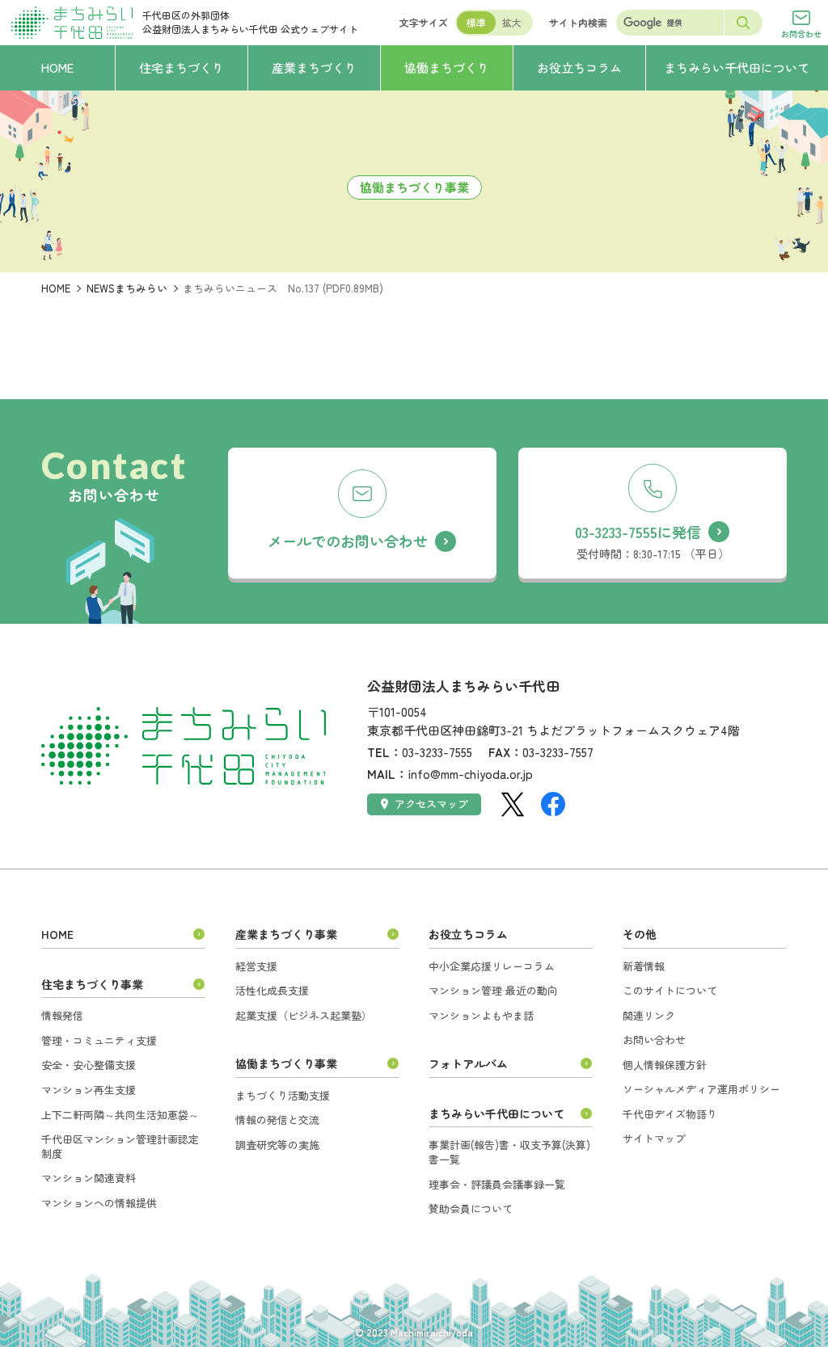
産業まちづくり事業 (286, 934)
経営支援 (256, 966)
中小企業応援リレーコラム (492, 966)
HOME (55, 288)
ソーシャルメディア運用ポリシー (701, 1089)
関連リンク (649, 1015)
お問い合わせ (654, 1039)
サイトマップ (654, 1138)
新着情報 (644, 966)
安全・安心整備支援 (88, 1064)
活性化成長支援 (272, 990)
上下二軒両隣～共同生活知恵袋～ (120, 1114)
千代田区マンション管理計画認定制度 (120, 1146)
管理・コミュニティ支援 (99, 1040)
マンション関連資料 (88, 1177)
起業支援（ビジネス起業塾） (303, 1015)
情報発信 (62, 1015)
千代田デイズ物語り (670, 1114)
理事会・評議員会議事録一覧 (497, 1184)
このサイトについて (670, 990)
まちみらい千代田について (496, 1113)
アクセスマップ (431, 803)
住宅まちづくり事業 (92, 984)
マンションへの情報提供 (99, 1202)
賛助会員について (471, 1208)
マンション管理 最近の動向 (493, 990)
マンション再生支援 (88, 1089)
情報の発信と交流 (277, 1119)
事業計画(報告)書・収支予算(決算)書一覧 (509, 1152)
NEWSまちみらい (127, 288)
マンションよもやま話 (481, 1015)
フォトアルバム (468, 1063)
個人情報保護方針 (665, 1064)
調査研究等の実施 (277, 1144)
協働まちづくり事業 (286, 1063)
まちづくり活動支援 (282, 1095)
